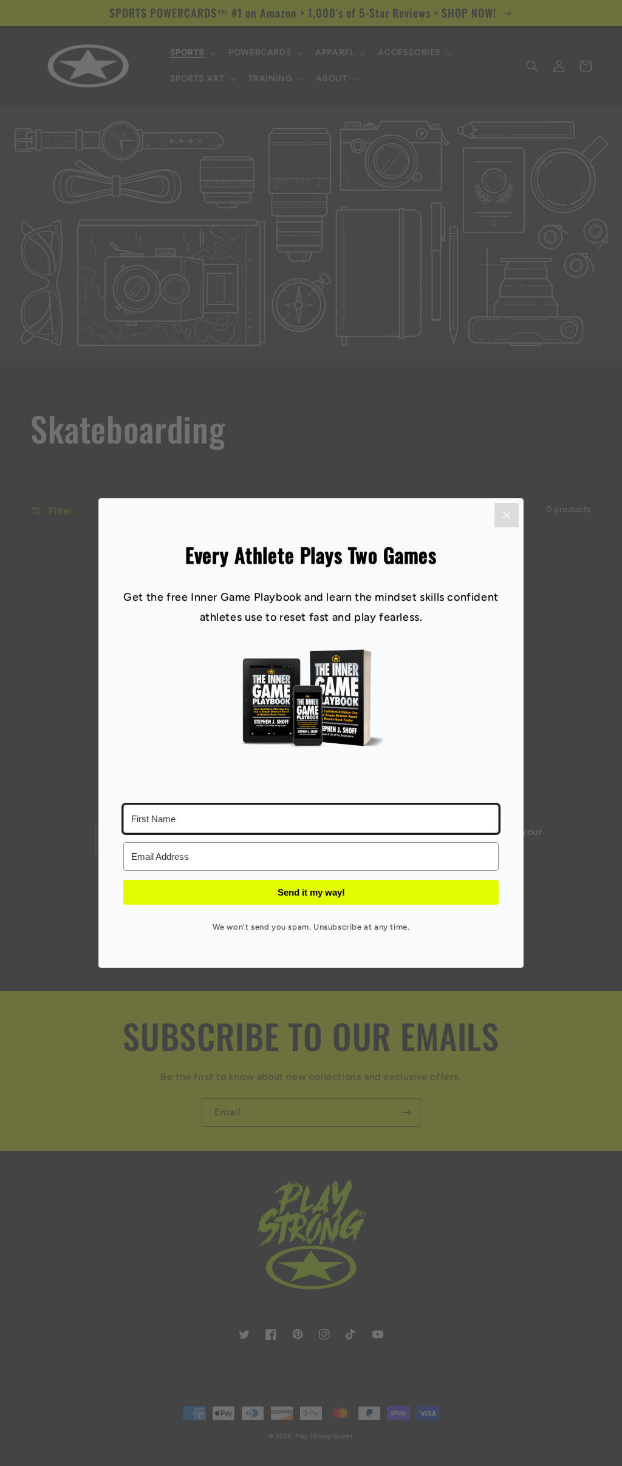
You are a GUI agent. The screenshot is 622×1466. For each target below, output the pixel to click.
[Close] (506, 515)
